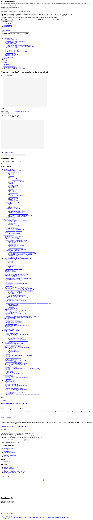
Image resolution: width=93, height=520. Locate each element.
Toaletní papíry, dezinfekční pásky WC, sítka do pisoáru (19, 311)
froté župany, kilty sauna (14, 233)
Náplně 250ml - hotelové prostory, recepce (19, 241)
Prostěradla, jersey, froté (14, 228)
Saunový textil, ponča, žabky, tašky (14, 321)
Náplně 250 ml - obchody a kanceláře (18, 249)
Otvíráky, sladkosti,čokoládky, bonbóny (15, 275)
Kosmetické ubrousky (14, 305)
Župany (8, 232)
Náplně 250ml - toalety (14, 246)
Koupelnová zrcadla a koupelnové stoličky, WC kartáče (19, 301)
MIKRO (11, 266)
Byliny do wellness (7, 470)
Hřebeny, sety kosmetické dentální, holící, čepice (17, 297)
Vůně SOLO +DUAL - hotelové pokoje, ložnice (20, 254)
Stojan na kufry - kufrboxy (12, 276)
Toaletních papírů (13, 308)
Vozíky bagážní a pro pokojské (13, 358)
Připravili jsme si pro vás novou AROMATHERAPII (14, 403)
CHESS (11, 182)
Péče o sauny (9, 326)
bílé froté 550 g (12, 223)
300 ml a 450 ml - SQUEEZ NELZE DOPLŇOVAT (21, 291)
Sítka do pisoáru (13, 312)
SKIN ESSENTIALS (14, 186)
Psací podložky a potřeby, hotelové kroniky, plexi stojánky (19, 355)
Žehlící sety (9, 282)
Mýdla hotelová (10, 381)
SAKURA (11, 176)
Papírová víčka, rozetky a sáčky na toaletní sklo (17, 313)
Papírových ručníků (13, 304)
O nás (4, 59)
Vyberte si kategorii (7, 38)
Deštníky (8, 354)
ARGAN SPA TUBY (17, 180)
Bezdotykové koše (13, 348)
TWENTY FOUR (13, 185)
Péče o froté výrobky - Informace (14, 231)
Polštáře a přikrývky (11, 265)
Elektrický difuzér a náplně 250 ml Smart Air (16, 240)
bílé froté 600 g (12, 224)
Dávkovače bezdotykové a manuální (17, 339)
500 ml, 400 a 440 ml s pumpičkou (17, 295)
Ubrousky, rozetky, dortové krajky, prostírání (16, 363)
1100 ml (11, 203)
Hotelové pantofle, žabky (12, 259)
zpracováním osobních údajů (13, 442)
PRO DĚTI (12, 199)
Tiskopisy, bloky (10, 371)
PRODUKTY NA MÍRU (12, 54)
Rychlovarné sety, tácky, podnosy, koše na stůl (17, 274)
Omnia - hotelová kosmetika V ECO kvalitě (13, 472)
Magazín (5, 62)
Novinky (5, 58)
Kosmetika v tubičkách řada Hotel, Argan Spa (14, 471)
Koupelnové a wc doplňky (12, 386)
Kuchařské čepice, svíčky (12, 367)
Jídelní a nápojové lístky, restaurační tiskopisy (16, 389)
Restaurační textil (10, 372)
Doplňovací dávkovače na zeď (16, 296)
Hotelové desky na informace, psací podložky (16, 283)
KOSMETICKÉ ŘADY (12, 172)
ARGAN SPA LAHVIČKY (18, 181)
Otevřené (11, 261)
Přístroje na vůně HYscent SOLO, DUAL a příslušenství (22, 252)
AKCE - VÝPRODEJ (11, 40)
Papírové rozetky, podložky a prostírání (15, 390)
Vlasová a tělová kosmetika (12, 383)
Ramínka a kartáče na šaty (12, 271)
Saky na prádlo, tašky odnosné (13, 279)
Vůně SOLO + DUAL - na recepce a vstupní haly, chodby (22, 253)
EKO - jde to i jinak (10, 53)
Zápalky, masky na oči (11, 359)
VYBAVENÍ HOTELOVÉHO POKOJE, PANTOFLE (19, 45)
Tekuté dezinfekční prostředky (16, 338)
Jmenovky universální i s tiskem (13, 346)
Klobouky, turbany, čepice (12, 329)
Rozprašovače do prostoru (12, 237)
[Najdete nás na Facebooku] (46, 486)
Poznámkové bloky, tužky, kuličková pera (16, 280)
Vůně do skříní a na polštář (12, 238)
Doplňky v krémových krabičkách (17, 210)
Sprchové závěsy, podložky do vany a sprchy (16, 300)
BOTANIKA (12, 174)
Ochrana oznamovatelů (52, 517)
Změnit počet (4, 111)
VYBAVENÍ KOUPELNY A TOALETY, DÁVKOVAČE (20, 46)
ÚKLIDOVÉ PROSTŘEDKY (13, 49)
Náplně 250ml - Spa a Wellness (16, 245)
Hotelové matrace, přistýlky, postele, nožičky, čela (17, 287)
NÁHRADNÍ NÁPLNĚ (12, 202)
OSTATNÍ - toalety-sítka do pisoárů (14, 373)
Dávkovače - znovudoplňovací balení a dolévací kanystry (19, 290)
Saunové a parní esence (8, 468)
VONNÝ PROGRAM (11, 43)
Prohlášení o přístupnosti (6, 517)
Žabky (10, 263)
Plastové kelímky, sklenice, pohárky (14, 314)
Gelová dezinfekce (13, 335)
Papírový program (10, 376)
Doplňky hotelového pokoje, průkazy (15, 388)
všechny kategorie (10, 55)
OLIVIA (11, 173)
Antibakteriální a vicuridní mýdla (16, 337)
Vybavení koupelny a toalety (10, 453)
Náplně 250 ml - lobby (14, 244)
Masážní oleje (9, 328)
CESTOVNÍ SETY (13, 201)
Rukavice (8, 331)
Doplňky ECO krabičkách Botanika (17, 211)
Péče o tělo (8, 379)
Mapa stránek (28, 517)
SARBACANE (13, 189)
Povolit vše (16, 7)
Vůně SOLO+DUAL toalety (16, 257)
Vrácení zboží (6, 456)
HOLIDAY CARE (13, 193)
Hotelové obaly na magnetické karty (14, 343)
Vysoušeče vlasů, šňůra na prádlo (14, 299)
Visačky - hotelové (10, 273)
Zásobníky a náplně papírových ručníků (18, 341)
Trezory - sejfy (9, 286)
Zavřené (11, 262)
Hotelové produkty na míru (9, 455)
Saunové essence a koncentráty (13, 322)
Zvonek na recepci (10, 356)
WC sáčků (11, 307)
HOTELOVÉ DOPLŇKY (12, 208)
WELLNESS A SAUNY (12, 47)
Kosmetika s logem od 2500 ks (10, 467)
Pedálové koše (12, 350)
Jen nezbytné (10, 7)
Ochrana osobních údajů (18, 517)
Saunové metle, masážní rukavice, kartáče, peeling (17, 325)
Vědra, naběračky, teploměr (12, 320)
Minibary (8, 284)
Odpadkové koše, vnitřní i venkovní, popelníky (17, 347)
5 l (9, 204)
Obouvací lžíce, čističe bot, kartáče (14, 269)
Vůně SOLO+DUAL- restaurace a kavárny (19, 256)
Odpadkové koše (10, 270)
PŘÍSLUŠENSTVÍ (13, 207)
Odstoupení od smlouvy (63, 517)
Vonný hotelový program (9, 452)
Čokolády (8, 366)
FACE (10, 267)
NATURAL (12, 190)
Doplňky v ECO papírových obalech (17, 216)
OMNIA (11, 177)
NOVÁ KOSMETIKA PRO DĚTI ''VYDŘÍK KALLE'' (14, 426)
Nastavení (3, 7)
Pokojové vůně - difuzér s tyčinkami (14, 236)
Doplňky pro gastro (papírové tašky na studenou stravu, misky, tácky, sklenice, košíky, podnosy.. (28, 369)
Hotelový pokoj (7, 451)
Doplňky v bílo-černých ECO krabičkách (18, 214)
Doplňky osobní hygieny (12, 384)
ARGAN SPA (12, 178)
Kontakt (5, 60)
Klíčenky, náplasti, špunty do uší (13, 345)
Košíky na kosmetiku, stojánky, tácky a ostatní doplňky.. (19, 317)
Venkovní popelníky (14, 351)
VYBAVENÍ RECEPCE (12, 50)
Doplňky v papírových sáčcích (16, 212)
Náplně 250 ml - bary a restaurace (17, 242)
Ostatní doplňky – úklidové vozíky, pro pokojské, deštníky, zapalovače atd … (24, 394)
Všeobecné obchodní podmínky (39, 517)
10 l (10, 206)
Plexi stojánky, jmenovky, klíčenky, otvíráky (16, 392)
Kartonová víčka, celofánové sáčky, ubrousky (16, 385)
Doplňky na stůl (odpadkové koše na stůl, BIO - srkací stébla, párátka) (22, 368)
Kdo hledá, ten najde (5, 33)
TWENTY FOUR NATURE (16, 195)
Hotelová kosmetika (8, 448)
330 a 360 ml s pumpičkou (15, 293)
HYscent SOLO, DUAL (12, 250)
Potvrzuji (3, 18)
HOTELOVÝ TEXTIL (11, 42)
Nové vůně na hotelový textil (10, 473)
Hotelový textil (9, 393)
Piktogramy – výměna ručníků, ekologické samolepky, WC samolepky (22, 316)
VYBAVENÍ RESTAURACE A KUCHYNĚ (17, 51)
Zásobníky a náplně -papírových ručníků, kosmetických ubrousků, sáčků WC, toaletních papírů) (28, 303)
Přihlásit (26, 439)
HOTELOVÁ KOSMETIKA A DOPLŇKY (16, 41)
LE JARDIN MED (13, 198)
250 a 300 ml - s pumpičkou (15, 292)
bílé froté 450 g (12, 221)
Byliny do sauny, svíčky (11, 324)
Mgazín (2, 397)
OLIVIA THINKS (13, 197)
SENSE (11, 183)
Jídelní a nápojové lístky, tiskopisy (14, 362)
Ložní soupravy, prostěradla (12, 225)
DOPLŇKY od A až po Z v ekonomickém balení (20, 215)
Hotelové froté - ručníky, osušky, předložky (16, 220)
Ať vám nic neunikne (6, 439)
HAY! (10, 194)
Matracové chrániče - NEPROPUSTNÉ (15, 229)
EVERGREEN (12, 187)
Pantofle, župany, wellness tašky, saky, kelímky (17, 377)
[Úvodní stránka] (5, 30)
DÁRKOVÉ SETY (11, 218)
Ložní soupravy (12, 227)
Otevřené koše (12, 352)
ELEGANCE (12, 191)
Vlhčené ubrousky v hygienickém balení (15, 364)
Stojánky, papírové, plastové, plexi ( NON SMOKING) (19, 278)
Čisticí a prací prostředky (12, 333)
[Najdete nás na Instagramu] (46, 495)
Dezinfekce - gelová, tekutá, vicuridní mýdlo (16, 334)
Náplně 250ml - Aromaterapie (16, 248)
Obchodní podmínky (8, 57)
